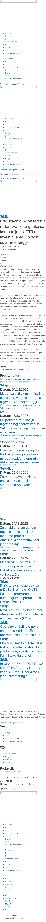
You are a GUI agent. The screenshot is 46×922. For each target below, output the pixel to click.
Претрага (4, 174)
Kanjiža (8, 881)
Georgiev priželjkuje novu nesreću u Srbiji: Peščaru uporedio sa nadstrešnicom (20, 631)
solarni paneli (18, 369)
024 (7, 39)
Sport (7, 45)
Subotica (9, 36)
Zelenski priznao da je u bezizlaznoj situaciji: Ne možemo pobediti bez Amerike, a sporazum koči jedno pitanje (19, 536)
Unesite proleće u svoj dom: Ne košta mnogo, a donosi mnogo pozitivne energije (21, 454)
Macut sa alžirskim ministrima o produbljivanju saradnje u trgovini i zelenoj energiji (22, 398)
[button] (23, 254)
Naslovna (9, 33)
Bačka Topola (10, 878)
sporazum (29, 369)
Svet (7, 50)
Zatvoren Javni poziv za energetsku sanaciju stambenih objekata (18, 481)
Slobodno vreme (12, 42)
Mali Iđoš (9, 884)
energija (8, 369)
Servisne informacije (13, 53)
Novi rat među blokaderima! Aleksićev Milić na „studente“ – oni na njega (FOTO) (22, 614)
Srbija (7, 47)
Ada (6, 876)
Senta (7, 887)
